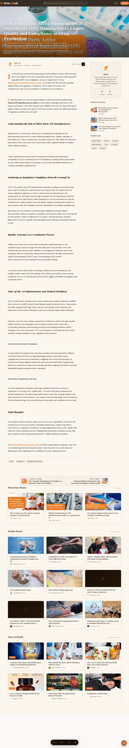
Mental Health (96, 141)
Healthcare (20, 461)
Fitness (106, 141)
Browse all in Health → (114, 637)
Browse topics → (116, 532)
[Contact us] (124, 743)
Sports (94, 148)
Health (10, 9)
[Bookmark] (69, 742)
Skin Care (103, 148)
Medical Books (96, 144)
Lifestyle (115, 141)
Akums (16, 63)
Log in (116, 3)
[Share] (75, 742)
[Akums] (10, 64)
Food (106, 144)
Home (4, 9)
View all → (118, 488)
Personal (114, 144)
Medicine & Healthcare (35, 461)
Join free (124, 3)
